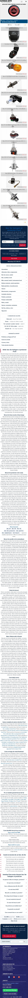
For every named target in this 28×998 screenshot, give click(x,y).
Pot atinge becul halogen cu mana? (13, 896)
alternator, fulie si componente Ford (15, 733)
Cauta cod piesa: (6, 941)
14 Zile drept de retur (7, 966)
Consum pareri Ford (7, 953)
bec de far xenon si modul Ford (13, 760)
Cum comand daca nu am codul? (13, 912)
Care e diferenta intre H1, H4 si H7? (13, 886)
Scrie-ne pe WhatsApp (11, 990)
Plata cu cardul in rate (8, 967)
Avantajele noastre (8, 964)
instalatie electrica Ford (19, 747)
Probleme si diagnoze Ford (9, 951)
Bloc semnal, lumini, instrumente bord (12, 280)
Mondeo (6, 801)
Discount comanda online (9, 968)
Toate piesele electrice (7, 345)
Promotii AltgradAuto (8, 969)
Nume (16, 24)
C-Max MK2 (23, 799)
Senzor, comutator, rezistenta (9, 305)
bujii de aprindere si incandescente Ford (11, 737)
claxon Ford (18, 748)
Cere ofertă (14, 258)
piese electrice (13, 806)
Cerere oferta (6, 955)
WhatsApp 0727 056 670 (14, 261)
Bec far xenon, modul (7, 274)
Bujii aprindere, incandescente (10, 286)
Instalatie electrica (6, 294)
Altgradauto (7, 946)
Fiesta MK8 (4, 799)
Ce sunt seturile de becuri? (14, 899)
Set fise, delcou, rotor (7, 308)
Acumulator (5, 269)
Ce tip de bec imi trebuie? (14, 883)
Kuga (2, 801)
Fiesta (25, 797)
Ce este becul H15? (14, 889)
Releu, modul (5, 302)
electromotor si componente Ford (9, 735)
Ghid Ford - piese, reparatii (9, 952)
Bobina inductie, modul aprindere (10, 283)
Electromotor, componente (9, 291)
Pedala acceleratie (6, 297)
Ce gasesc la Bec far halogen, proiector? (13, 879)
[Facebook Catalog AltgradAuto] (9, 977)
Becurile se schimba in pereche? (13, 892)
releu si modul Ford (21, 742)
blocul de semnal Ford (6, 763)
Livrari (4, 956)
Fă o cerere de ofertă (9, 936)
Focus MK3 (10, 799)
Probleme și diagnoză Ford (9, 336)
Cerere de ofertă (6, 339)
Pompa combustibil (7, 299)
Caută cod (22, 245)
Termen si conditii (7, 957)
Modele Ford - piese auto (9, 949)
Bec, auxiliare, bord (7, 277)
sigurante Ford (10, 748)
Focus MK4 (17, 799)
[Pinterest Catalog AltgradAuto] (19, 977)
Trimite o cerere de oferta (10, 993)
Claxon (3, 288)
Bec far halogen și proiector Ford (14, 229)
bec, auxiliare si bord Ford (9, 728)
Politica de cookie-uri (8, 959)
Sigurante (4, 310)
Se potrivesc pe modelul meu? (14, 905)
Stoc (10, 24)
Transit (18, 801)
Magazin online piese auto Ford (10, 948)
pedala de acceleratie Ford (8, 743)
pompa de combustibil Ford (9, 745)
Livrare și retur (5, 342)
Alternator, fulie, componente (9, 272)
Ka (14, 801)
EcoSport (11, 801)
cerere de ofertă (18, 849)
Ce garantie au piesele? (13, 909)
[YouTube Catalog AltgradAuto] (14, 977)
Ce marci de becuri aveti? (13, 902)
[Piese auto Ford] (6, 1)
